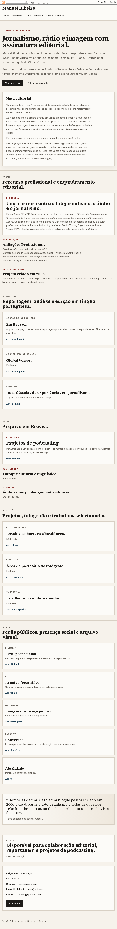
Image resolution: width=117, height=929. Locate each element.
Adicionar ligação (15, 339)
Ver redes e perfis (16, 609)
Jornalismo (16, 15)
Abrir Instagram (14, 577)
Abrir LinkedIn (12, 664)
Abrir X (8, 778)
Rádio (28, 15)
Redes (49, 15)
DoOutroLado (13, 458)
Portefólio (38, 15)
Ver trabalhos (12, 83)
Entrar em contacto (38, 83)
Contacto (60, 15)
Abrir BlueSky (12, 750)
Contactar (14, 903)
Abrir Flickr (12, 545)
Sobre (5, 15)
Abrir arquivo (13, 403)
